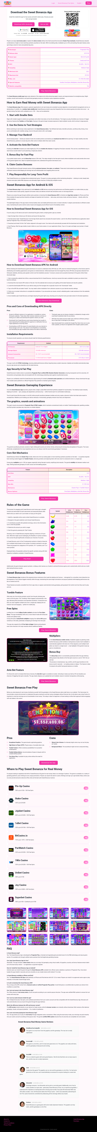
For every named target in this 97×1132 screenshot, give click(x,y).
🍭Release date (13, 53)
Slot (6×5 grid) (85, 57)
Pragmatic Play (84, 49)
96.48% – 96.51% (84, 64)
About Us (6, 1119)
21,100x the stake (84, 79)
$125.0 (87, 75)
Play (88, 3)
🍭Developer (12, 49)
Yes (88, 86)
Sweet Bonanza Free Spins (66, 3)
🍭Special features (14, 82)
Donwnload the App (48, 762)
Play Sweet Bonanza (48, 91)
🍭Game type (12, 57)
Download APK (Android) (23, 24)
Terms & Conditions (9, 1123)
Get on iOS (44, 24)
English (79, 3)
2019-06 (86, 53)
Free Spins (76, 1121)
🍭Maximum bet (13, 75)
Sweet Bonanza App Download (48, 300)
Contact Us (7, 1121)
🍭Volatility (11, 68)
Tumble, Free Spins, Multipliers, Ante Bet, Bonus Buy (74, 82)
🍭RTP (10, 64)
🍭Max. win (11, 79)
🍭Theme (11, 60)
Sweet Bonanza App (79, 1119)
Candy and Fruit (84, 60)
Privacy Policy (7, 1125)
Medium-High (85, 68)
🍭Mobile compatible (14, 86)
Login (53, 3)
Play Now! (27, 558)
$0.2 (87, 71)
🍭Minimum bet (13, 71)
